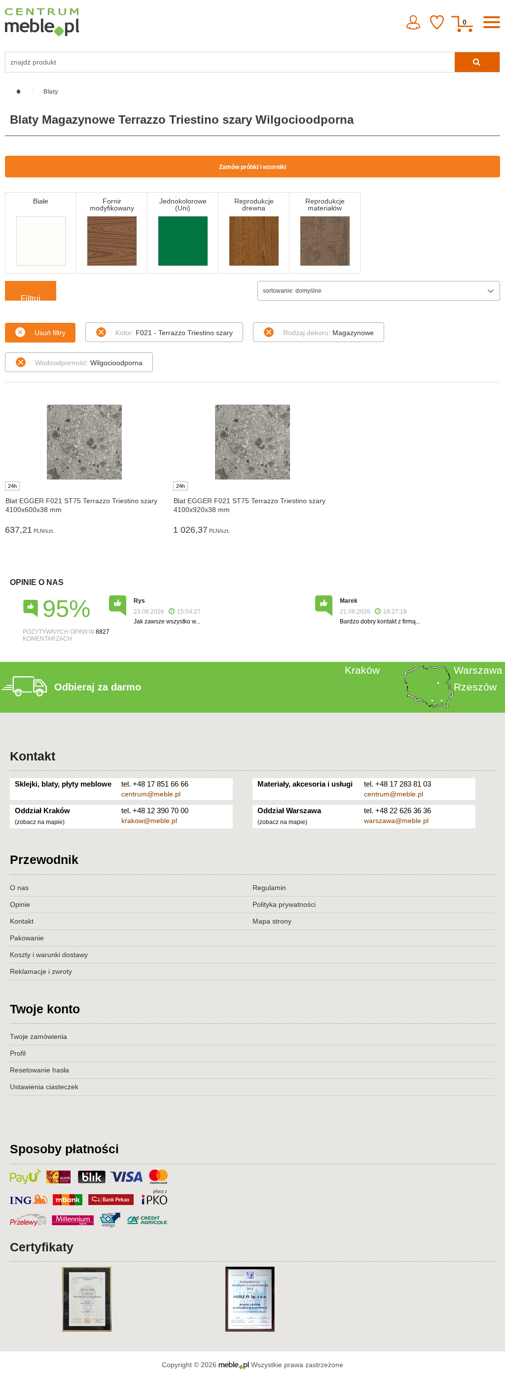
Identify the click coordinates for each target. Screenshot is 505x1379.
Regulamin (269, 888)
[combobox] (378, 291)
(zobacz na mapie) (40, 822)
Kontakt (32, 756)
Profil (18, 1053)
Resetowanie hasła (39, 1070)
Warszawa (478, 670)
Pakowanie (27, 938)
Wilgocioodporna (89, 363)
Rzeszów (475, 686)
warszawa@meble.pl (396, 821)
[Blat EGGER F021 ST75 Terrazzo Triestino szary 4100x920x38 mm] (252, 442)
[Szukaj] (477, 62)
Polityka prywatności (284, 904)
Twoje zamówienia (38, 1036)
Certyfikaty (41, 1247)
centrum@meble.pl (150, 794)
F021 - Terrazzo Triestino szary (174, 333)
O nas (19, 888)
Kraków (362, 670)
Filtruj (30, 297)
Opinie (20, 904)
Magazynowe (328, 333)
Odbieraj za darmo (97, 687)
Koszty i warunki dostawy (49, 955)
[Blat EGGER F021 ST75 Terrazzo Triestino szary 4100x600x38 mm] (84, 442)
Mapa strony (271, 921)
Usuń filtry (50, 333)
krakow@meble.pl (149, 821)
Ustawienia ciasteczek (44, 1087)
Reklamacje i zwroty (41, 971)
